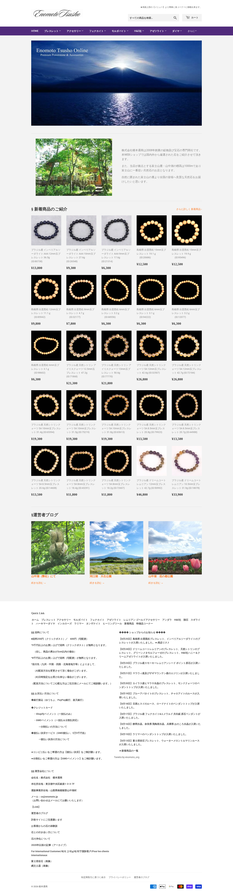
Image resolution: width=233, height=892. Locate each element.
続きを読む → (38, 582)
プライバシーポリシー (120, 877)
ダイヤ (176, 30)
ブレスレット (51, 30)
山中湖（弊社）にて (43, 576)
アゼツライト (157, 30)
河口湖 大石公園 (101, 576)
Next (194, 83)
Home (35, 30)
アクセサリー (74, 30)
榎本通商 (43, 886)
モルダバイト (119, 30)
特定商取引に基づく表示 (93, 877)
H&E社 (138, 30)
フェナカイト (96, 30)
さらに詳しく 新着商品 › (189, 209)
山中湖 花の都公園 (160, 576)
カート (194, 17)
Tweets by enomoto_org (126, 757)
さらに (191, 31)
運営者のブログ (141, 877)
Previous (38, 83)
